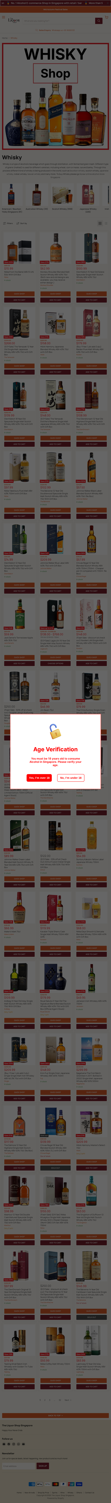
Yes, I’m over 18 (39, 777)
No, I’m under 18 (70, 777)
